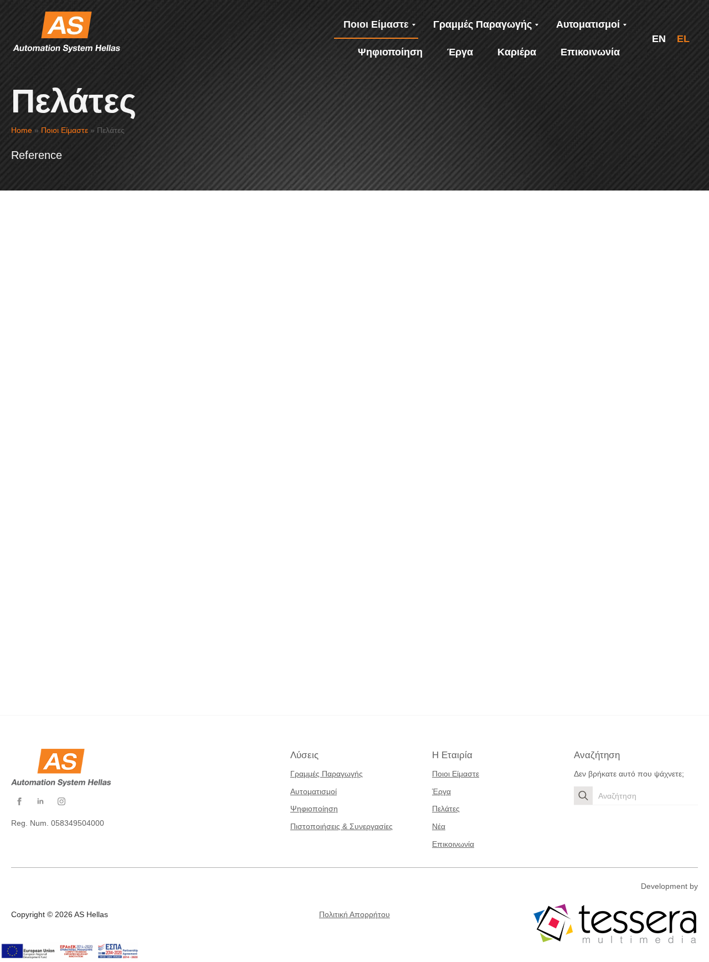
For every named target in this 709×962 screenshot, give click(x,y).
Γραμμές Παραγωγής (326, 773)
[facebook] (19, 801)
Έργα (441, 791)
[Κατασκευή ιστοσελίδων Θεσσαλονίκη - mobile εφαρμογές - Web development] (615, 923)
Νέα (438, 826)
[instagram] (61, 801)
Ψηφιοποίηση (314, 808)
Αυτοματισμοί (313, 791)
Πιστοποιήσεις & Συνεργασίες (341, 826)
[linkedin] (40, 801)
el (683, 38)
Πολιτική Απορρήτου (354, 914)
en (659, 38)
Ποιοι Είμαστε (64, 130)
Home (21, 130)
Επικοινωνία (453, 844)
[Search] (583, 795)
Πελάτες (446, 808)
